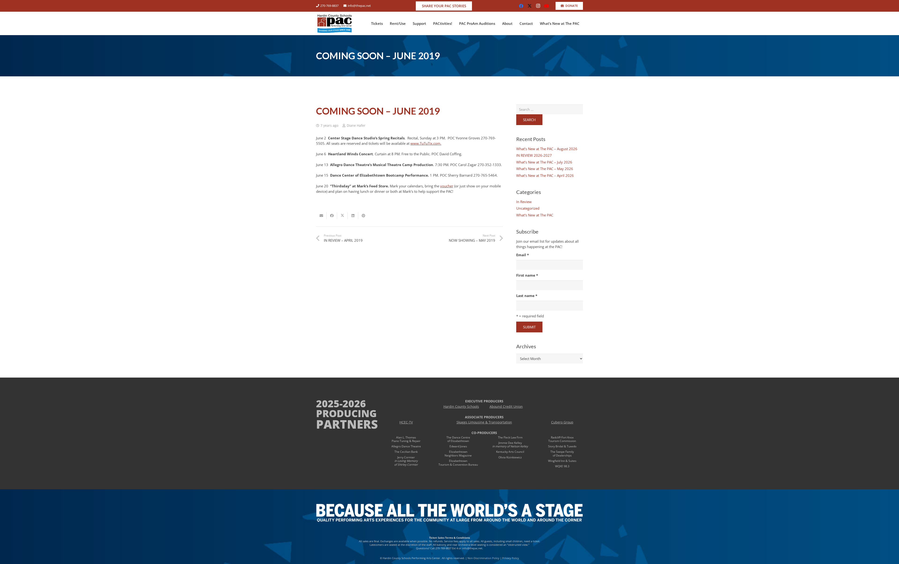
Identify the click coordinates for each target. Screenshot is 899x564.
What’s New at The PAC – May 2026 (544, 168)
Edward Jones (458, 446)
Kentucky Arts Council (510, 452)
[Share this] (332, 215)
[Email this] (321, 215)
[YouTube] (546, 6)
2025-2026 (341, 403)
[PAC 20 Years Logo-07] (334, 23)
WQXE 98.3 (562, 466)
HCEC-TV (406, 422)
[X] (529, 6)
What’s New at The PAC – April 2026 (545, 175)
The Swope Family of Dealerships (562, 453)
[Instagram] (538, 6)
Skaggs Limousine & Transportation (484, 422)
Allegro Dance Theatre (406, 446)
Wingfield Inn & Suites (562, 461)
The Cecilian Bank (406, 452)
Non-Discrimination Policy (483, 558)
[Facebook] (521, 6)
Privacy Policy (510, 558)
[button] (385, 23)
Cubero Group (562, 422)
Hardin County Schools (461, 406)
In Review (524, 201)
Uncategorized (527, 208)
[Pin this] (363, 215)
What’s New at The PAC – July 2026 (544, 162)
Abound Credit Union (506, 406)
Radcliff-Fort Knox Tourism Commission (562, 439)
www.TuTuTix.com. (425, 143)
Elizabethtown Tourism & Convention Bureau (458, 463)
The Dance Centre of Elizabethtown (458, 439)
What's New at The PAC (534, 215)
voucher (446, 186)
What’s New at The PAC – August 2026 (546, 148)
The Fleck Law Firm (510, 437)
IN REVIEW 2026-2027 (534, 155)
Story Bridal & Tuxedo (562, 446)
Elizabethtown (458, 452)
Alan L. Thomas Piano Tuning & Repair (406, 439)
